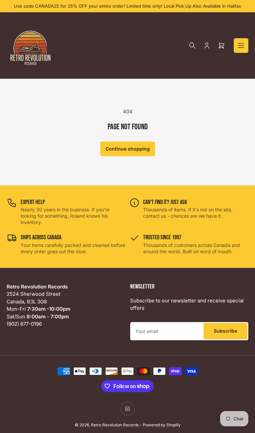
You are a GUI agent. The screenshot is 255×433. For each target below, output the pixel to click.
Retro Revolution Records (115, 424)
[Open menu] (241, 45)
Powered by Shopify (162, 424)
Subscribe (225, 331)
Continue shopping (128, 149)
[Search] (192, 45)
